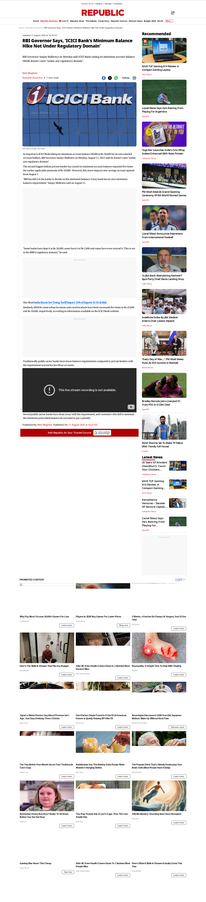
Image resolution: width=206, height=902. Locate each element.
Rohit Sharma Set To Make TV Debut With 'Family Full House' (162, 444)
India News (147, 284)
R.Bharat (99, 4)
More (168, 21)
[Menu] (171, 12)
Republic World (87, 4)
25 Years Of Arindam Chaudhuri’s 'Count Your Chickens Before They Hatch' (154, 468)
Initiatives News (149, 158)
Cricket (145, 451)
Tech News (147, 75)
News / (22, 28)
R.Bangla (108, 4)
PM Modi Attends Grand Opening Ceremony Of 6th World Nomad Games (164, 193)
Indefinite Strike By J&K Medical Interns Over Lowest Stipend (160, 319)
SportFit (145, 117)
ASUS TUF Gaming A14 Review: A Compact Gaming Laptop (160, 68)
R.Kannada (118, 4)
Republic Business (32, 78)
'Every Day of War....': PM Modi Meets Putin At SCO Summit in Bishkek (162, 361)
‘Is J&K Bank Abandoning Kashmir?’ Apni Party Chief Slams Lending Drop (163, 277)
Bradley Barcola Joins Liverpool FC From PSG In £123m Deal (161, 403)
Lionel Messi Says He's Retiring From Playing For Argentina (162, 109)
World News (147, 368)
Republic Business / (34, 28)
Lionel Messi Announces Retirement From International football (162, 235)
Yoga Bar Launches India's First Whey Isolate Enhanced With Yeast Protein (163, 151)
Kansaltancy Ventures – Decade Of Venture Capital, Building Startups (153, 505)
